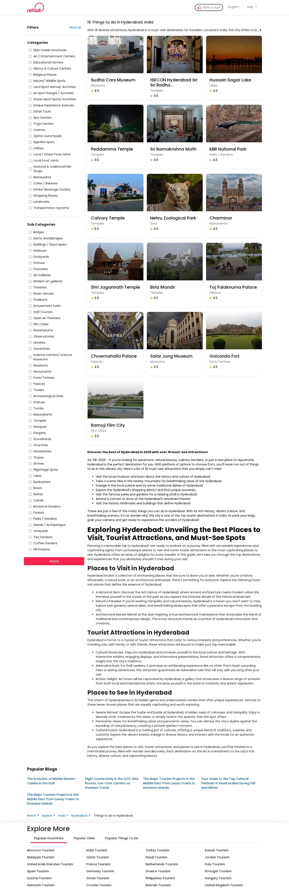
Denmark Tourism (40, 885)
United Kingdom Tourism (224, 885)
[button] (234, 7)
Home (31, 815)
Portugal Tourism (218, 871)
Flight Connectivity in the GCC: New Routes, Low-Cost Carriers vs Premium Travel (112, 783)
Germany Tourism (100, 871)
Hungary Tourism (218, 878)
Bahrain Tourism (158, 885)
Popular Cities (84, 838)
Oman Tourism (97, 878)
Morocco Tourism (40, 850)
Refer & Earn (211, 7)
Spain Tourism (38, 871)
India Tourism (96, 850)
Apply (54, 561)
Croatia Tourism (98, 885)
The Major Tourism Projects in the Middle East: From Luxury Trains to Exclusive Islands (169, 783)
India (61, 815)
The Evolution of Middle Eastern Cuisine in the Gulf (51, 781)
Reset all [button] (75, 27)
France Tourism (98, 864)
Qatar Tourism (97, 857)
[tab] (48, 838)
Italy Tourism (215, 864)
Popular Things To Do (121, 838)
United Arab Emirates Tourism (50, 864)
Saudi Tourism (156, 857)
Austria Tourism (39, 878)
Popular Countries (48, 838)
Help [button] (250, 7)
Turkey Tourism (157, 850)
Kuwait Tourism (216, 850)
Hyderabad (79, 815)
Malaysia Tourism (40, 857)
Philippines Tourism (160, 878)
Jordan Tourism (217, 857)
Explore (47, 815)
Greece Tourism (158, 871)
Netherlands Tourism (162, 864)
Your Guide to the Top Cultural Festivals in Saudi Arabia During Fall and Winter (228, 783)
